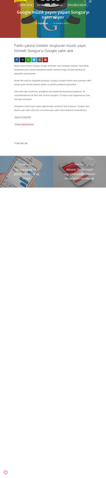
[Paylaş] (17, 59)
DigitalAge (43, 23)
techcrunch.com (27, 124)
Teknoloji (59, 5)
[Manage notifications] (6, 472)
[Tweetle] (22, 59)
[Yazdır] (39, 59)
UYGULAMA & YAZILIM (76, 5)
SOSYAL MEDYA (43, 5)
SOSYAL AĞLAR (26, 5)
